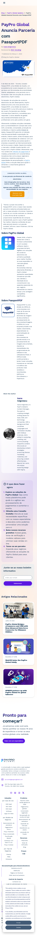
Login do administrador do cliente (16, 884)
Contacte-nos (16, 881)
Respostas (24, 840)
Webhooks (17, 870)
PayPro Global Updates (15, 13)
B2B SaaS (9, 804)
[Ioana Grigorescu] (10, 434)
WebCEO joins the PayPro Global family (16, 661)
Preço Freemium (9, 831)
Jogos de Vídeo (9, 813)
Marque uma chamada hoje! (17, 194)
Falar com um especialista (13, 741)
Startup (8, 854)
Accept (18, 922)
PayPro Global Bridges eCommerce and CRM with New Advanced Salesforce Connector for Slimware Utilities (16, 628)
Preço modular (8, 845)
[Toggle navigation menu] (4, 2)
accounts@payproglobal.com (14, 779)
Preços (23, 851)
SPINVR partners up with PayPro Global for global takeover (16, 692)
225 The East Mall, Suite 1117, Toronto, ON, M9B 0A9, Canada (14, 785)
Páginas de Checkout (16, 873)
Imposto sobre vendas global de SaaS (24, 802)
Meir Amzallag (16, 50)
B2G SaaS (9, 809)
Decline (18, 927)
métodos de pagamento (20, 152)
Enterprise (9, 859)
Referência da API (16, 868)
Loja (23, 853)
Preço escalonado (8, 834)
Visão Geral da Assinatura (16, 875)
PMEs (8, 856)
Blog (3, 13)
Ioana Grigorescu (10, 47)
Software (9, 811)
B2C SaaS (9, 806)
